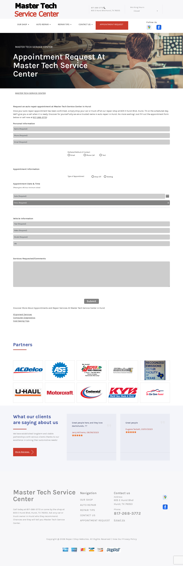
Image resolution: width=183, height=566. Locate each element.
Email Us (119, 520)
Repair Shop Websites (77, 539)
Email (73, 155)
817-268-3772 (97, 8)
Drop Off (97, 177)
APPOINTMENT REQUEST (111, 24)
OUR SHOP (22, 24)
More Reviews (22, 452)
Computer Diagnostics (24, 317)
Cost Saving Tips (21, 321)
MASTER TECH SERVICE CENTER (34, 46)
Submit (91, 301)
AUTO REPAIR (42, 24)
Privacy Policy (129, 539)
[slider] (77, 435)
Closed (137, 11)
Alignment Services (22, 314)
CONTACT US (85, 24)
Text (104, 155)
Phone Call (91, 155)
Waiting (110, 177)
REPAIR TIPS (63, 24)
